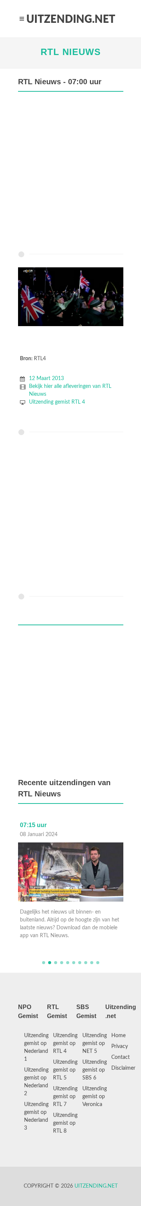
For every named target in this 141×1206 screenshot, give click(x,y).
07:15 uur (33, 825)
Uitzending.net (96, 1186)
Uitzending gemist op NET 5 (94, 1043)
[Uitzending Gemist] (71, 18)
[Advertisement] (70, 173)
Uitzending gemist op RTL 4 (65, 1043)
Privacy (119, 1046)
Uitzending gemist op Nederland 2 (36, 1081)
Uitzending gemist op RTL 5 (65, 1070)
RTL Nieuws (71, 52)
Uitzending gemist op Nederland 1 (36, 1047)
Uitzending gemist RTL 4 (57, 402)
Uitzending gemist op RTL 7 (65, 1096)
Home (118, 1035)
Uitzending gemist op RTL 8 (65, 1123)
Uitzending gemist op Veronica (94, 1096)
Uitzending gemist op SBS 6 (94, 1070)
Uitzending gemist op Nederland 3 (36, 1116)
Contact (120, 1057)
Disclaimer (123, 1068)
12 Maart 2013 (46, 378)
